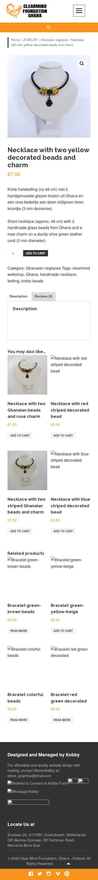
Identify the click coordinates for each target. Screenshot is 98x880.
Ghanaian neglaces (54, 39)
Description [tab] (18, 296)
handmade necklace (58, 274)
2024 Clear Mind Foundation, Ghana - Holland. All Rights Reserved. (50, 861)
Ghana (32, 274)
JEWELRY (30, 39)
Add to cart (35, 253)
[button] (81, 63)
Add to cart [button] (20, 435)
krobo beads (32, 281)
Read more (18, 631)
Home (15, 39)
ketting (13, 281)
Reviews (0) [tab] (43, 296)
